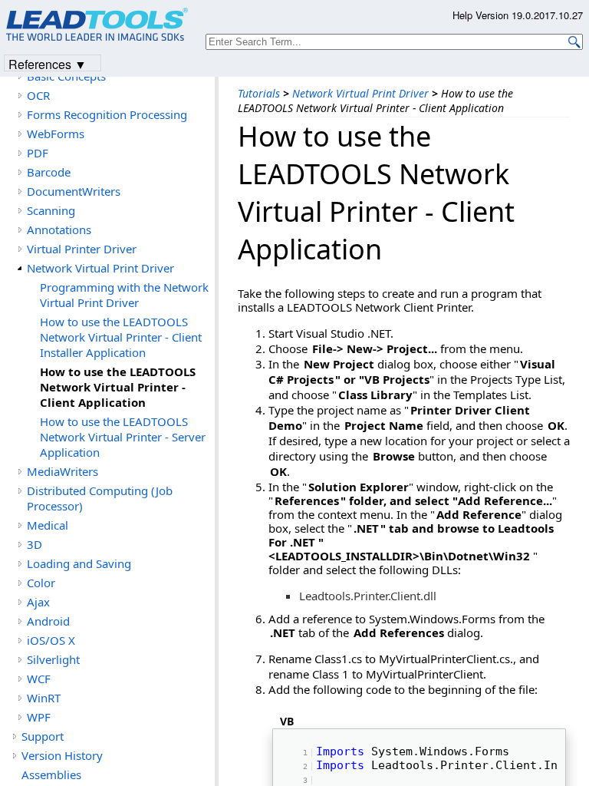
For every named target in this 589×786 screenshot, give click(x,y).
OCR (38, 95)
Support (42, 736)
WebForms (55, 133)
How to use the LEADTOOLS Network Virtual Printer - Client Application (118, 387)
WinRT (44, 697)
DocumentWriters (73, 191)
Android (48, 621)
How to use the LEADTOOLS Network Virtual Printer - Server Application (123, 437)
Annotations (59, 229)
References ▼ (47, 63)
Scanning (51, 210)
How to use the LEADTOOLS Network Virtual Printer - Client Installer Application (121, 337)
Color (41, 582)
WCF (39, 678)
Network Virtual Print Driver (360, 93)
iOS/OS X (51, 640)
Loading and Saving (79, 563)
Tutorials (259, 93)
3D (34, 544)
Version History (62, 755)
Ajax (38, 601)
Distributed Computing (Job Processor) (100, 498)
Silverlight (53, 659)
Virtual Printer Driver (82, 248)
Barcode (49, 172)
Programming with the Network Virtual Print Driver (124, 294)
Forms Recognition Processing (107, 114)
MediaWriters (62, 471)
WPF (39, 717)
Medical (47, 525)
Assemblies (51, 774)
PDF (37, 152)
